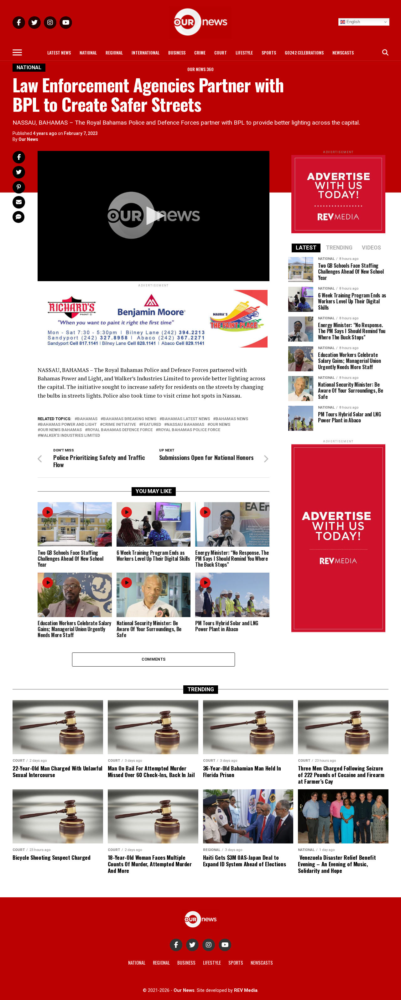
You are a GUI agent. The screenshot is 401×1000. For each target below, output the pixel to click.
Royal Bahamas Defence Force (120, 430)
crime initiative (119, 425)
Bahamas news (232, 419)
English (352, 21)
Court (220, 52)
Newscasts (343, 52)
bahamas (87, 419)
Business (176, 52)
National (88, 52)
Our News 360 (200, 69)
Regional (114, 52)
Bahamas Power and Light (68, 425)
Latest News (59, 52)
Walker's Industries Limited (70, 436)
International (145, 52)
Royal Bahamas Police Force (189, 430)
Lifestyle (244, 52)
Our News (28, 139)
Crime (200, 52)
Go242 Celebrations (304, 52)
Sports (269, 52)
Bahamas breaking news (129, 419)
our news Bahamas (61, 430)
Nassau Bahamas (185, 425)
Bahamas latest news (186, 419)
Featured (151, 425)
